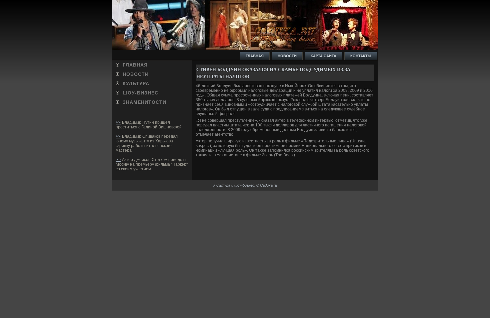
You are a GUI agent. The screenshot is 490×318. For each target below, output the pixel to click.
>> (118, 122)
